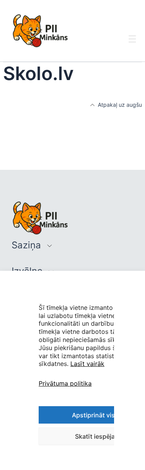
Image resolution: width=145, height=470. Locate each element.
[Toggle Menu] (132, 45)
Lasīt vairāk (87, 363)
